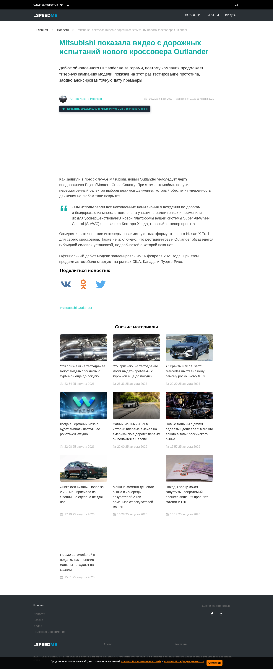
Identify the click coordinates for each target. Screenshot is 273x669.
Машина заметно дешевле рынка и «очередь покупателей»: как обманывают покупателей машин (133, 497)
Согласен (214, 662)
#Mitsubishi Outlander (76, 308)
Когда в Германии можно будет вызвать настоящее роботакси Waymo (80, 429)
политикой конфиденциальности (184, 661)
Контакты (181, 644)
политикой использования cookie (141, 661)
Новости (193, 15)
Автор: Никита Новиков (86, 98)
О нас (108, 644)
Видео (230, 15)
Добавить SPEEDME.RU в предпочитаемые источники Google (107, 108)
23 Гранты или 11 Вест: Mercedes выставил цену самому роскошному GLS (185, 371)
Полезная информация (49, 631)
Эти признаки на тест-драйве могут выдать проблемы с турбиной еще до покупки (82, 371)
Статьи (213, 15)
